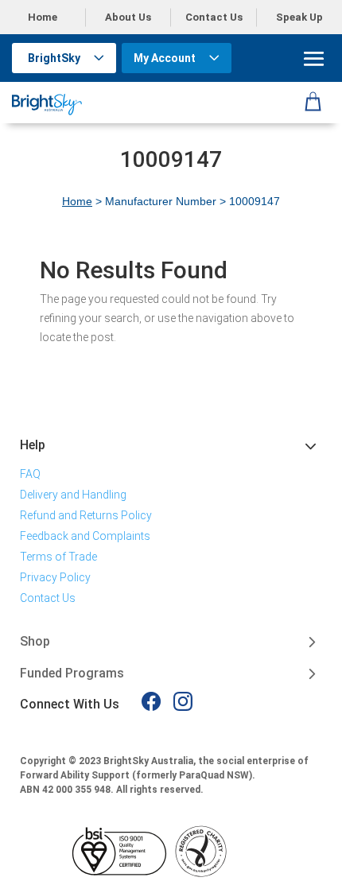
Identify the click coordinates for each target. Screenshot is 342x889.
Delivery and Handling (73, 494)
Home (42, 17)
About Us (128, 17)
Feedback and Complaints (85, 536)
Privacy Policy (55, 577)
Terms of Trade (58, 556)
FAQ (30, 474)
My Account (165, 58)
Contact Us (214, 17)
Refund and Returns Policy (86, 515)
